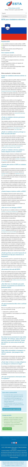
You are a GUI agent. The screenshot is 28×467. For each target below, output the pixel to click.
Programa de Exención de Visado (8, 91)
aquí (10, 281)
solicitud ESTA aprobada (19, 113)
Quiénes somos (6, 437)
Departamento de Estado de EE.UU (15, 127)
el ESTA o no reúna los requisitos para (9, 211)
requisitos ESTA (4, 173)
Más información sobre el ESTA (11, 409)
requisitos (3, 230)
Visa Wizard (17, 129)
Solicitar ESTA (7, 429)
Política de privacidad (15, 437)
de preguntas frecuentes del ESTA (8, 231)
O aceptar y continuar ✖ (15, 465)
